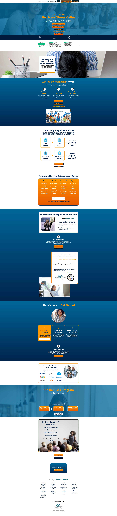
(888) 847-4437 (53, 1)
